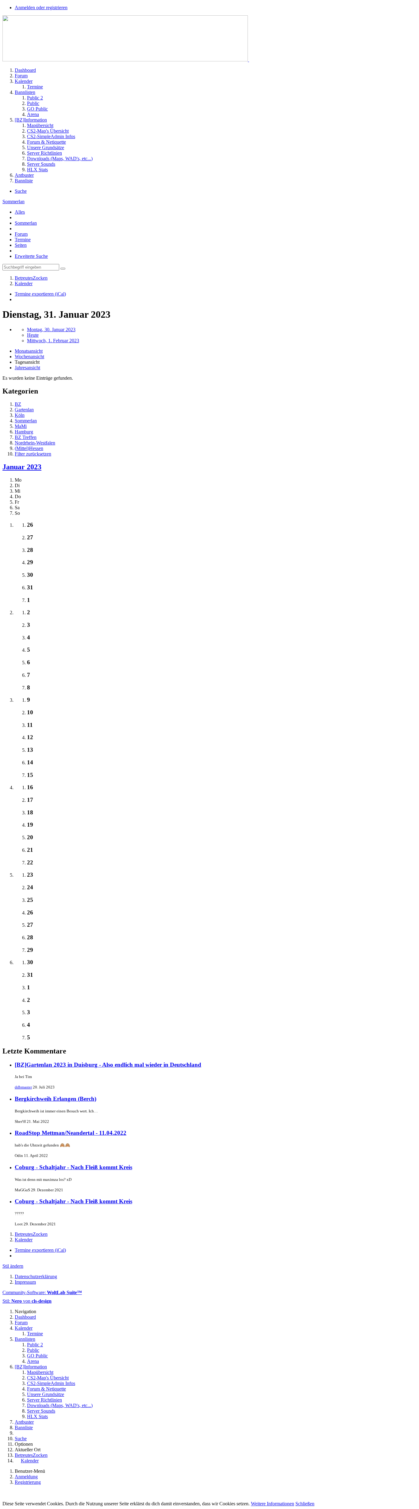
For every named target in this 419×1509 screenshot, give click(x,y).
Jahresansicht (27, 367)
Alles (20, 212)
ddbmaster (23, 1087)
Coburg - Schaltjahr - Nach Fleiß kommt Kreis (73, 1167)
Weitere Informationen (272, 1503)
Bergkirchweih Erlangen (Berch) (55, 1099)
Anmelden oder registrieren (41, 7)
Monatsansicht (29, 351)
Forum (21, 234)
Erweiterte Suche (31, 256)
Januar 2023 (21, 467)
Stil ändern (12, 1266)
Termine (23, 239)
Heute (33, 335)
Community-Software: (42, 1292)
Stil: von (27, 1301)
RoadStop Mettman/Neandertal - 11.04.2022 (70, 1133)
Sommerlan (26, 223)
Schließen (304, 1503)
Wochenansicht (29, 356)
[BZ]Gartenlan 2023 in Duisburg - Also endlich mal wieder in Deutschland (108, 1064)
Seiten (21, 245)
